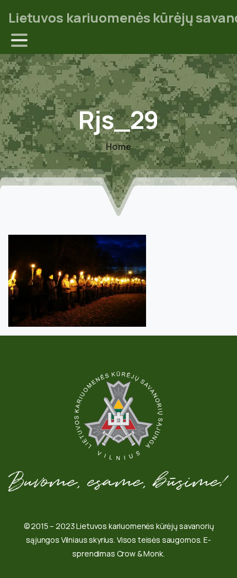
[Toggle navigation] (19, 40)
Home (118, 147)
